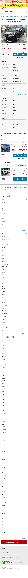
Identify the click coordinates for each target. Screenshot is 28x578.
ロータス (4, 291)
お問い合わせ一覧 (10, 568)
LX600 (3, 443)
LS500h (4, 429)
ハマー (3, 277)
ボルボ (3, 330)
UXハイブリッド (6, 535)
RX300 (3, 497)
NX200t (4, 454)
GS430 (3, 362)
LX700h (4, 445)
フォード (4, 280)
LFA (3, 410)
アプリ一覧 (4, 568)
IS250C (4, 383)
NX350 (3, 464)
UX (2, 524)
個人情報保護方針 (10, 557)
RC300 (3, 478)
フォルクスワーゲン (6, 244)
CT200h (4, 343)
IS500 (3, 397)
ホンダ (3, 210)
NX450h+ (4, 470)
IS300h (3, 389)
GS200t (4, 351)
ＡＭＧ (3, 255)
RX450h (4, 505)
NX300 (3, 459)
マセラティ (4, 308)
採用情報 (16, 557)
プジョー (4, 322)
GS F (3, 348)
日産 (3, 208)
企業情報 (3, 557)
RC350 (3, 483)
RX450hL (4, 510)
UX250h (4, 529)
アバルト (4, 297)
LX (2, 437)
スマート (4, 258)
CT (2, 340)
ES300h (4, 345)
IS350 (3, 391)
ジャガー (4, 286)
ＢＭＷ (3, 242)
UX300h (4, 532)
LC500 (3, 402)
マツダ (3, 213)
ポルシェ (4, 250)
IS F (3, 375)
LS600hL (4, 435)
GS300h (4, 356)
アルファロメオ (5, 300)
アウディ (4, 247)
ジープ (3, 269)
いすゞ (3, 227)
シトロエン (4, 319)
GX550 (3, 370)
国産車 (4, 199)
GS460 (3, 367)
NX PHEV (4, 451)
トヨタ (3, 202)
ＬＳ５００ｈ (5, 426)
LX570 (3, 440)
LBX (3, 399)
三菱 (3, 219)
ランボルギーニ (5, 313)
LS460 (3, 418)
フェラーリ (4, 305)
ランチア (4, 310)
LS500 (3, 424)
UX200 (3, 527)
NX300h (4, 462)
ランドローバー (5, 288)
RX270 (3, 494)
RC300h (4, 481)
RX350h (4, 502)
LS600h (4, 432)
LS (2, 416)
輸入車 (4, 233)
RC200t (4, 475)
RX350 (3, 500)
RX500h (4, 516)
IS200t (3, 378)
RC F (3, 472)
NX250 (3, 456)
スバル (3, 216)
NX (2, 448)
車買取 (7, 16)
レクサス (4, 205)
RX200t (4, 491)
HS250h (4, 372)
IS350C (4, 394)
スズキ (3, 221)
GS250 (3, 353)
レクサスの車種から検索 (7, 337)
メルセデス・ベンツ (6, 239)
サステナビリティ (17, 568)
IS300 (3, 386)
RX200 (3, 489)
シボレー (4, 272)
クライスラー (5, 266)
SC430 (3, 521)
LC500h (4, 405)
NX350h (4, 467)
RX (2, 486)
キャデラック (5, 264)
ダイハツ (4, 224)
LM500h (4, 413)
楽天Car (2, 16)
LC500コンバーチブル (7, 408)
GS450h (4, 364)
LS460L (4, 421)
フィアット (4, 302)
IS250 (3, 380)
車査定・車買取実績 (14, 16)
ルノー (3, 324)
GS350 (3, 359)
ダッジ (3, 275)
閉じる (23, 230)
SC (2, 518)
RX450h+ (4, 508)
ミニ (3, 253)
